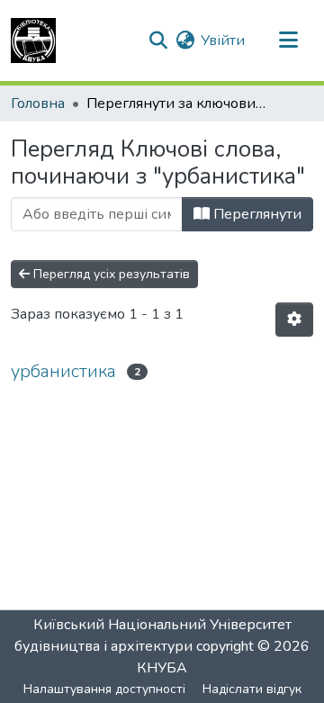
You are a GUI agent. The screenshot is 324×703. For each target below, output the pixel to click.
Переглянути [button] (256, 214)
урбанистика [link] (63, 371)
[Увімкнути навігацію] (288, 40)
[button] (33, 40)
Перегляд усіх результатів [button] (110, 274)
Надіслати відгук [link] (252, 689)
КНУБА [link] (162, 668)
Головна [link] (38, 103)
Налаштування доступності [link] (104, 689)
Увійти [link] (223, 40)
